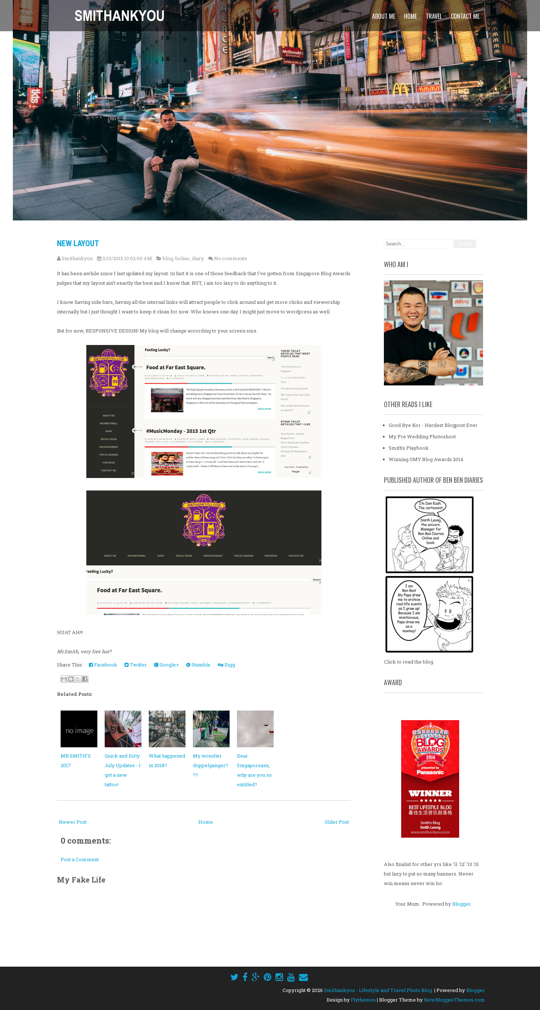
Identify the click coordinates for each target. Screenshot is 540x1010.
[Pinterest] (267, 977)
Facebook (105, 664)
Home (410, 16)
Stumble (200, 664)
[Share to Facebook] (85, 679)
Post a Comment (80, 859)
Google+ (168, 664)
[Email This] (64, 679)
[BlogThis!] (71, 679)
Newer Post (73, 822)
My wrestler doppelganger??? (210, 765)
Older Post (337, 822)
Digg (229, 664)
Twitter (138, 664)
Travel (434, 16)
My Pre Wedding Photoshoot (422, 436)
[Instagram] (279, 977)
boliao (182, 258)
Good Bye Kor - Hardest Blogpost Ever (433, 425)
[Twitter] (234, 977)
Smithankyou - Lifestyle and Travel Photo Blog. (378, 990)
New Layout (78, 243)
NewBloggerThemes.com (454, 999)
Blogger (461, 904)
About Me (383, 16)
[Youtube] (291, 977)
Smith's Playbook (409, 448)
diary (198, 258)
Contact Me (465, 16)
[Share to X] (78, 679)
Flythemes (363, 999)
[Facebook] (245, 977)
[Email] (303, 977)
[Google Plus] (256, 977)
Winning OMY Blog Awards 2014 (426, 459)
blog (168, 258)
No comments (230, 258)
